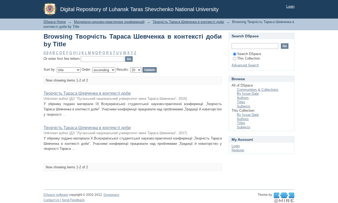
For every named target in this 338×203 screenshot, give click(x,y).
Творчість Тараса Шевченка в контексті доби (188, 22)
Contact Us (51, 200)
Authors (243, 98)
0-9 (46, 53)
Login (290, 6)
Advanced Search (245, 65)
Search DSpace (249, 54)
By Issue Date (248, 94)
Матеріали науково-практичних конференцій (109, 22)
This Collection (248, 58)
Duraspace (111, 195)
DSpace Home (55, 22)
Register (238, 150)
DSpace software (56, 195)
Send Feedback (73, 200)
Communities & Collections (257, 90)
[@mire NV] (284, 198)
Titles (241, 102)
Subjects (243, 106)
